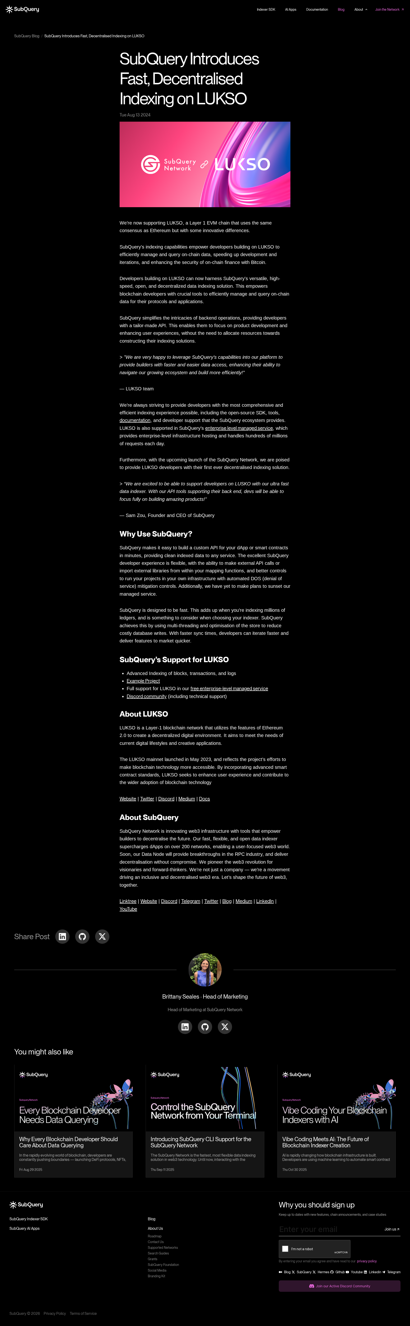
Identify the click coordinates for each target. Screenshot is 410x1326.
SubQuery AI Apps (24, 1228)
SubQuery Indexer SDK (28, 1219)
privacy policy (367, 1261)
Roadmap (155, 1236)
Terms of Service (83, 1313)
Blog (151, 1219)
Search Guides (158, 1253)
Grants (152, 1259)
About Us (155, 1228)
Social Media (157, 1270)
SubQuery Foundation (163, 1265)
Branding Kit (156, 1276)
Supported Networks (163, 1247)
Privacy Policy (55, 1313)
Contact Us (156, 1242)
